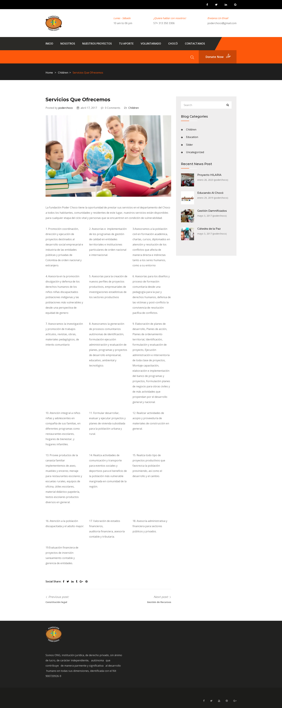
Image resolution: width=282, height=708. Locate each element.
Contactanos (195, 43)
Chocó (173, 43)
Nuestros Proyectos (97, 43)
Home (49, 72)
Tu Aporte (126, 43)
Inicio (49, 43)
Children (63, 72)
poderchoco (65, 108)
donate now (214, 57)
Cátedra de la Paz (209, 228)
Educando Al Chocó (210, 192)
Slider (189, 144)
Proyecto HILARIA (209, 174)
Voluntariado (151, 43)
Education (192, 137)
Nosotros (67, 43)
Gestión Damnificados (212, 210)
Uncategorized (195, 152)
